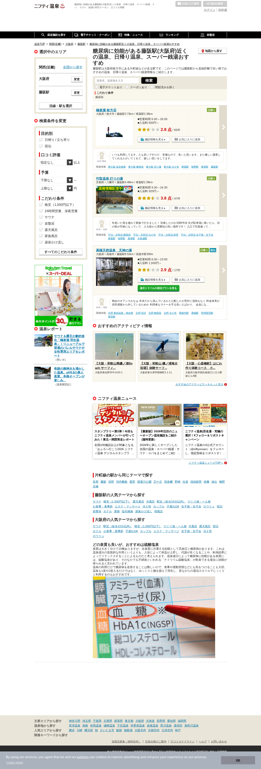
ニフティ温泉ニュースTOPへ (206, 462)
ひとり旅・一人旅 (199, 501)
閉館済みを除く (165, 87)
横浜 (72, 730)
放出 (214, 481)
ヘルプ (203, 741)
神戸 (178, 730)
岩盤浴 (97, 511)
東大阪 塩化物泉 (117, 166)
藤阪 (103, 481)
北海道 (150, 720)
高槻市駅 (184, 313)
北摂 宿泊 (141, 313)
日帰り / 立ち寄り (57, 140)
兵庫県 (108, 720)
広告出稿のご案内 (155, 741)
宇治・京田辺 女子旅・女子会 (197, 234)
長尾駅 (204, 166)
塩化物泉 (127, 511)
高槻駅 (195, 313)
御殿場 (128, 730)
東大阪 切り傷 (153, 166)
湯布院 (178, 725)
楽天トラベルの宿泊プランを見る (158, 288)
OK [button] (238, 760)
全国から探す (73, 67)
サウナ (97, 501)
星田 (132, 481)
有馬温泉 (96, 725)
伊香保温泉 (137, 725)
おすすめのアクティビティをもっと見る (199, 384)
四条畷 (168, 481)
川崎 (79, 730)
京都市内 (153, 730)
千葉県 (97, 720)
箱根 (85, 725)
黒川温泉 (166, 725)
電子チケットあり (111, 87)
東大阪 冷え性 (171, 166)
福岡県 (182, 720)
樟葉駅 (185, 166)
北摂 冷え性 (170, 313)
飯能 (119, 730)
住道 (185, 481)
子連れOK (173, 506)
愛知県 (171, 720)
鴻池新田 (196, 481)
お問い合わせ (219, 741)
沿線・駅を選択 (60, 106)
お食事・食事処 (103, 506)
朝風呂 (158, 511)
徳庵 (206, 481)
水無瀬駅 (142, 238)
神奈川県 (74, 720)
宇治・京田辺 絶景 (168, 234)
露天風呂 (138, 501)
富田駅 (111, 316)
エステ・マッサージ (127, 506)
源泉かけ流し (143, 511)
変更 (77, 79)
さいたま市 (107, 730)
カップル (159, 506)
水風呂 (150, 501)
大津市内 (167, 730)
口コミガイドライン (183, 741)
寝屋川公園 (144, 481)
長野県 (161, 720)
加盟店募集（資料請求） (126, 741)
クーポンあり (138, 87)
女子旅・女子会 (191, 506)
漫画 (117, 511)
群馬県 (118, 720)
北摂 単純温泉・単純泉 (120, 313)
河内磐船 (121, 481)
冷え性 (147, 506)
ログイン (209, 9)
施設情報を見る (154, 139)
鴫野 (222, 481)
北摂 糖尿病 (154, 313)
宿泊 (219, 506)
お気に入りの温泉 (188, 4)
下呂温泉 (122, 725)
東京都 (129, 720)
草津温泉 (74, 725)
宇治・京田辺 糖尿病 (119, 234)
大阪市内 (140, 730)
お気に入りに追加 (189, 139)
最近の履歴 (215, 4)
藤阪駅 (214, 166)
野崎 (177, 481)
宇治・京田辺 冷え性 (144, 234)
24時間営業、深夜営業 (61, 211)
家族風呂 (51, 236)
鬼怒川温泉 (191, 725)
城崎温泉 (109, 725)
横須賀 (88, 730)
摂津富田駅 (207, 313)
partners (83, 757)
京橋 (95, 486)
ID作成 (222, 9)
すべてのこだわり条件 (60, 252)
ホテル (107, 511)
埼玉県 (86, 720)
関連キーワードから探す (51, 735)
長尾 (95, 481)
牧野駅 (195, 166)
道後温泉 (152, 725)
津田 (111, 481)
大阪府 (139, 720)
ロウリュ (209, 506)
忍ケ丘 (158, 481)
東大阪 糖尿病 (136, 166)
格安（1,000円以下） (117, 501)
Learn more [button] (15, 762)
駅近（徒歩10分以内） (171, 501)
